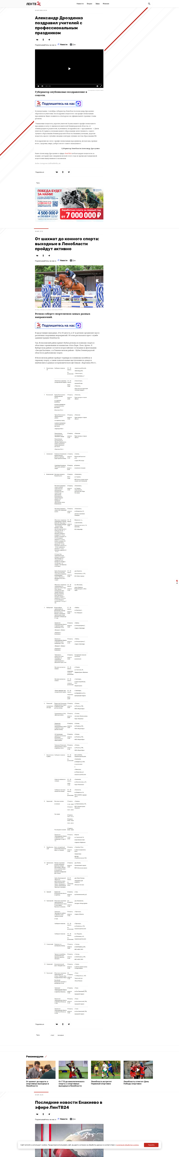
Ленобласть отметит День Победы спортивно (136, 1083)
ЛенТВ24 (68, 153)
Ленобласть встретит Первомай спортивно (101, 1083)
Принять (151, 1145)
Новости (80, 4)
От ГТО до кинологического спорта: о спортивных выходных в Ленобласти (71, 1084)
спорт (52, 1035)
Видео (89, 4)
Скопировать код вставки (95, 90)
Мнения (106, 4)
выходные (61, 1035)
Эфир (97, 4)
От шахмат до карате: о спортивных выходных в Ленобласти (37, 1084)
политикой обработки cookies (127, 1145)
